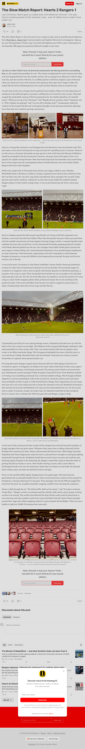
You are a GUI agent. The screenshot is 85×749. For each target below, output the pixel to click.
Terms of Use (53, 705)
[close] (64, 671)
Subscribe (42, 700)
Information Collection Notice (42, 707)
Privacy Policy (59, 707)
